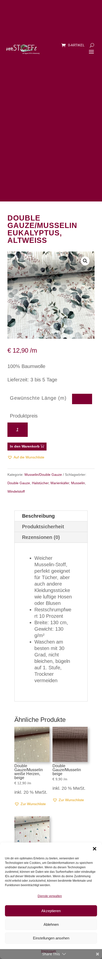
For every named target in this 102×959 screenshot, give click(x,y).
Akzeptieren (51, 911)
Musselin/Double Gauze (43, 475)
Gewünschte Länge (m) (38, 398)
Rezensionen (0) (41, 537)
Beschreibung (38, 516)
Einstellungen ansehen (51, 938)
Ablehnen (51, 924)
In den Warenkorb (25, 446)
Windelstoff (16, 491)
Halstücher (40, 483)
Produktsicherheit (43, 526)
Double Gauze (18, 483)
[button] (94, 848)
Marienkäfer (60, 483)
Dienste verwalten (50, 896)
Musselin (78, 483)
